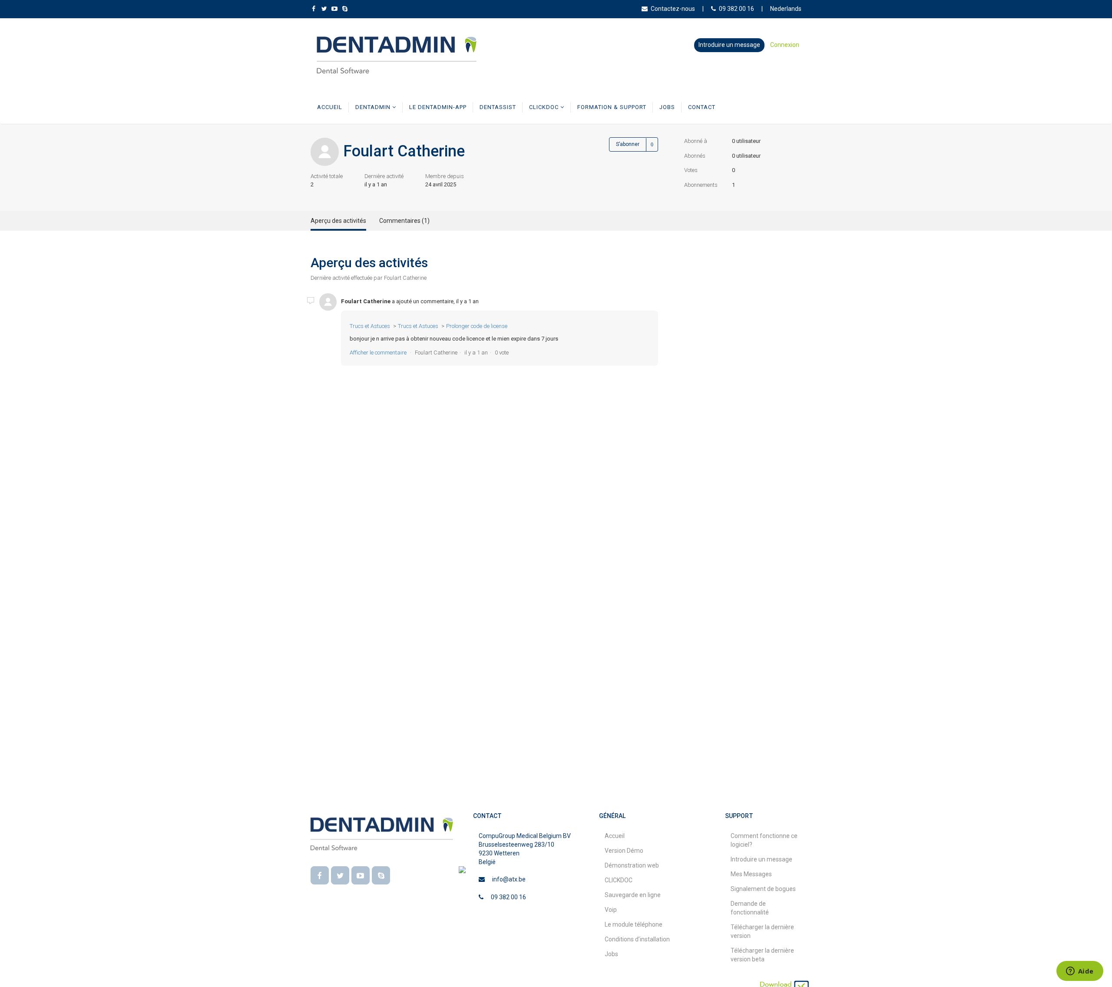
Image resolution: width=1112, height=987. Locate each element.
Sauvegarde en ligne (633, 894)
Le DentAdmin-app (438, 107)
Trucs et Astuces (370, 326)
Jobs (667, 107)
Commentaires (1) (404, 220)
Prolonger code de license (476, 326)
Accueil (329, 107)
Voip (611, 909)
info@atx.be (509, 879)
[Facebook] (320, 875)
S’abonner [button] (627, 144)
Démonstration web (632, 865)
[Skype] (381, 875)
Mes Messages (751, 874)
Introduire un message (729, 44)
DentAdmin (373, 107)
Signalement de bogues (763, 888)
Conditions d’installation (637, 939)
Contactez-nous (673, 8)
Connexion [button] (784, 44)
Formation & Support (611, 107)
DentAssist (498, 107)
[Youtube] (360, 875)
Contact (701, 107)
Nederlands (785, 8)
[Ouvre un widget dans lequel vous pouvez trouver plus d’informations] (1079, 972)
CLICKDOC (544, 107)
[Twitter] (340, 875)
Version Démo (624, 850)
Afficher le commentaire (378, 352)
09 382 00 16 (736, 8)
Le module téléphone (633, 924)
